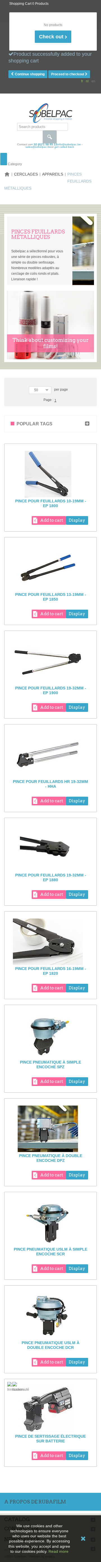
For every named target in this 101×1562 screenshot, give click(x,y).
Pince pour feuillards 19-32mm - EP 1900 (50, 690)
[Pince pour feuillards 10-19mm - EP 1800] (50, 474)
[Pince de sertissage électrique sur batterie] (50, 1409)
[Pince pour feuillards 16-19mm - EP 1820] (50, 941)
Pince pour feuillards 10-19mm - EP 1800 (50, 503)
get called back (64, 146)
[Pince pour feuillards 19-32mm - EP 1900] (50, 661)
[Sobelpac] (50, 113)
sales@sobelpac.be (38, 146)
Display (77, 520)
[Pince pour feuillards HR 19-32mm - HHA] (50, 754)
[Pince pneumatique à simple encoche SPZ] (50, 1035)
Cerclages (26, 174)
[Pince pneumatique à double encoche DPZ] (50, 1128)
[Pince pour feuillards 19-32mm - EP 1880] (50, 848)
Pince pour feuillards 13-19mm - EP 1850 (50, 597)
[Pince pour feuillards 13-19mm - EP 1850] (50, 567)
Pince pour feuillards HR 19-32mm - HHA (50, 784)
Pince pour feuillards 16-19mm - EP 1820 (50, 971)
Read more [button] (58, 1551)
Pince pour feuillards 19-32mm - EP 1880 (50, 877)
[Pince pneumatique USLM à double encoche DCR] (50, 1315)
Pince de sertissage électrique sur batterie (50, 1438)
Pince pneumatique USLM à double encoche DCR (50, 1345)
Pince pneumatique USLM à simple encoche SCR (50, 1251)
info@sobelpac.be (69, 144)
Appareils (52, 174)
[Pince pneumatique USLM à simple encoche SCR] (50, 1222)
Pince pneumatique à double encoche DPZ (50, 1158)
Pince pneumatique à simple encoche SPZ (50, 1064)
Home (7, 174)
